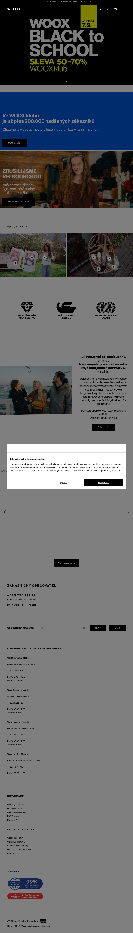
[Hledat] (101, 9)
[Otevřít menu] (123, 9)
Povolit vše (103, 482)
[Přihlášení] (108, 9)
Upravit (63, 482)
